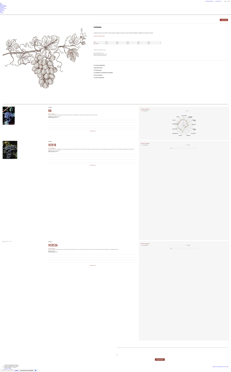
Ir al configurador (159, 359)
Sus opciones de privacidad (26, 370)
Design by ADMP (7, 368)
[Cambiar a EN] (229, 1)
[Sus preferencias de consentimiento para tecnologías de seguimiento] (7, 370)
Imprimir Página (224, 19)
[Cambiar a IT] (225, 1)
